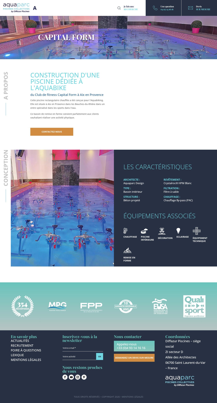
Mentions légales (26, 360)
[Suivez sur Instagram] (77, 377)
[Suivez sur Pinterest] (84, 377)
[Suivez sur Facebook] (65, 377)
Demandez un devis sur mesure (134, 357)
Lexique (17, 355)
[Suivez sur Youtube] (71, 377)
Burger (35, 8)
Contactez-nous (52, 131)
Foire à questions (26, 350)
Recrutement (22, 346)
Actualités (20, 341)
